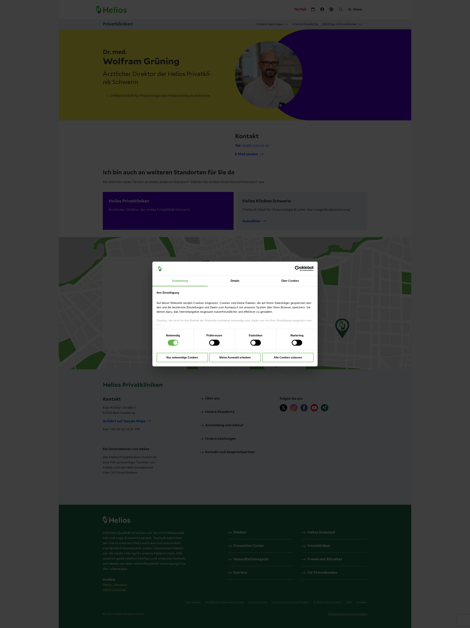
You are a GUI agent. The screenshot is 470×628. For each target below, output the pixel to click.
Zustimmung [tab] (180, 280)
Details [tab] (235, 280)
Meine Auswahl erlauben (235, 357)
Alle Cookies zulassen (288, 357)
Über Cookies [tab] (290, 280)
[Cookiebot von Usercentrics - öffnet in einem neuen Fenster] (297, 268)
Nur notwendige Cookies (182, 357)
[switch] (214, 343)
